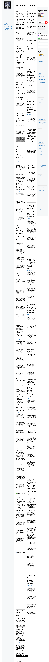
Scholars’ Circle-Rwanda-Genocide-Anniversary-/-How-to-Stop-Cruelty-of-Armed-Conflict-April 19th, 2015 (20, 331)
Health (40, 126)
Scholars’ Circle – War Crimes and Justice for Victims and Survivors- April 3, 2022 (20, 117)
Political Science (42, 154)
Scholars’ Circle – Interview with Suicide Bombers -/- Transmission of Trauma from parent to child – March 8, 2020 (20, 616)
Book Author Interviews (7, 18)
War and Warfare (42, 206)
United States (41, 199)
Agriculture (41, 61)
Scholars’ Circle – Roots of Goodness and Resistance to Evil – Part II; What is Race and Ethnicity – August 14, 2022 (20, 88)
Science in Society (42, 187)
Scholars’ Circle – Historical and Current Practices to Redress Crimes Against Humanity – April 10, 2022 (20, 505)
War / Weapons (41, 203)
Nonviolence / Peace (42, 145)
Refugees (40, 172)
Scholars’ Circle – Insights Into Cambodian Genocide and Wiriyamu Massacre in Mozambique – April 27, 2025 (31, 17)
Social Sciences (41, 190)
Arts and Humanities (42, 65)
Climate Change (42, 79)
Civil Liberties (41, 76)
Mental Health (41, 139)
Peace (40, 148)
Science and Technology (42, 184)
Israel (40, 136)
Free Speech (41, 113)
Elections (40, 102)
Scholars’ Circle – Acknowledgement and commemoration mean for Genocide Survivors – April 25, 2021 (21, 153)
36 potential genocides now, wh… (20, 380)
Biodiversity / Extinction (42, 69)
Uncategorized (18, 376)
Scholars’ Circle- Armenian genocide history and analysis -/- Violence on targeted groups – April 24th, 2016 (20, 232)
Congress (40, 86)
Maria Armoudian (8, 26)
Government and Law (42, 123)
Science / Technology (42, 179)
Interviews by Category (7, 24)
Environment (41, 105)
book (40, 73)
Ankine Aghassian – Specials (8, 29)
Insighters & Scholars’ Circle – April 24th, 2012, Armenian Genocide (31, 353)
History (40, 129)
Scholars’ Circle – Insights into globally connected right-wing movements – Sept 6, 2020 (31, 578)
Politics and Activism (42, 158)
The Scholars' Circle (7, 10)
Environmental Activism (42, 109)
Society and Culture (42, 193)
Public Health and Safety (42, 166)
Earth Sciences (41, 93)
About (5, 15)
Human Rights (41, 132)
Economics (41, 96)
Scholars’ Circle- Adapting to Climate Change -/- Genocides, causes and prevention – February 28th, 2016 (31, 262)
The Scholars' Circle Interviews (19, 9)
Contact (6, 31)
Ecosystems (41, 99)
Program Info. (7, 21)
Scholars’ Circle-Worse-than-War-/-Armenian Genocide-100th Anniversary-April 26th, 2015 (31, 307)
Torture (40, 196)
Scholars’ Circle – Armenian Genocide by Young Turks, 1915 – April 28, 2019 (31, 164)
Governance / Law (42, 119)
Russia (40, 175)
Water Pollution (41, 209)
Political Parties (41, 151)
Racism (40, 169)
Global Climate (41, 116)
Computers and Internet (42, 83)
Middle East (41, 142)
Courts (40, 90)
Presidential (41, 162)
